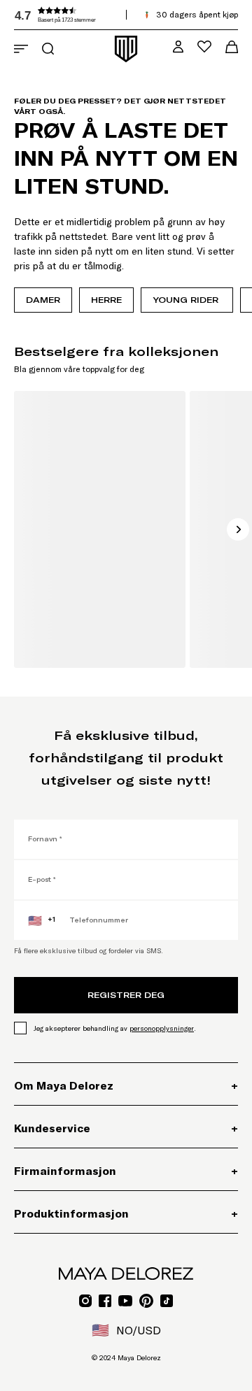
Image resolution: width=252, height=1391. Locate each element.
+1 (41, 920)
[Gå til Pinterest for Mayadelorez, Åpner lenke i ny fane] (146, 1301)
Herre (106, 299)
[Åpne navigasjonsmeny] (21, 49)
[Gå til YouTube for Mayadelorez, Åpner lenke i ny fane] (125, 1300)
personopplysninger (162, 1028)
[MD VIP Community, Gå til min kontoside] (178, 46)
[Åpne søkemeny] (47, 48)
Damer (43, 299)
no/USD (126, 1330)
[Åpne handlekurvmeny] (232, 47)
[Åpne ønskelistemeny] (204, 46)
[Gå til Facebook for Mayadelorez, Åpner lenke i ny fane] (105, 1300)
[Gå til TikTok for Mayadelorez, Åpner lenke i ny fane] (166, 1300)
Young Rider (187, 299)
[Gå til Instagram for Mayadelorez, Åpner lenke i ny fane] (85, 1300)
